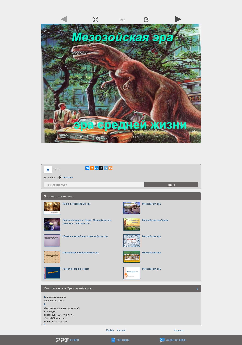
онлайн (74, 340)
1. (45, 296)
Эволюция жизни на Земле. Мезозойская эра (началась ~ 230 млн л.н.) (87, 221)
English (110, 330)
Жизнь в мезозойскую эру (76, 203)
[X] (101, 168)
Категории (123, 340)
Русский (121, 330)
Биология (68, 177)
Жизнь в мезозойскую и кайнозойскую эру (85, 236)
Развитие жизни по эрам (76, 268)
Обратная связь (176, 340)
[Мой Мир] (97, 168)
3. (45, 324)
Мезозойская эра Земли (155, 220)
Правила (178, 330)
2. (45, 304)
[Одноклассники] (92, 168)
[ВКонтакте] (87, 168)
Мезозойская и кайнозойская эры (81, 252)
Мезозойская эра (151, 203)
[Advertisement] (121, 7)
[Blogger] (110, 168)
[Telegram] (106, 168)
